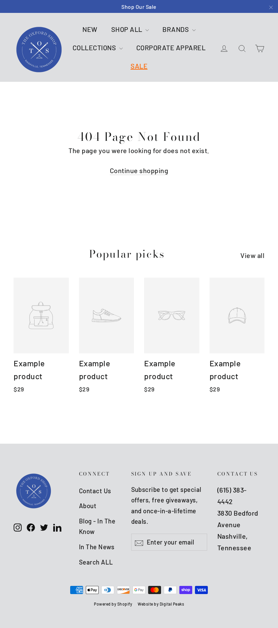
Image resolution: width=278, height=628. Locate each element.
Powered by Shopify (113, 604)
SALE (139, 66)
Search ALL (96, 562)
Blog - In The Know (97, 526)
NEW (90, 29)
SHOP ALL (127, 29)
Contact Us (95, 491)
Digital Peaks (172, 604)
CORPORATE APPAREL (171, 47)
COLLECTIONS (95, 47)
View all (252, 255)
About (88, 506)
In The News (97, 547)
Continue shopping (139, 170)
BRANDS (176, 29)
